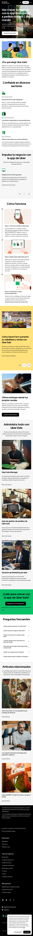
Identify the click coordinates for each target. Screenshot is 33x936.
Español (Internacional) (10, 907)
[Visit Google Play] (7, 916)
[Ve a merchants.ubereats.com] (5, 2)
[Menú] (30, 2)
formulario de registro (11, 230)
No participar (18, 932)
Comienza (25, 2)
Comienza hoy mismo (10, 33)
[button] (16, 49)
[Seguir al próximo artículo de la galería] (29, 365)
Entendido (27, 932)
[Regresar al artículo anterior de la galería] (24, 365)
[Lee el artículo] (16, 693)
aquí (24, 927)
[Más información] (16, 454)
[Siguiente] (29, 194)
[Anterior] (24, 194)
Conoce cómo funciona (10, 414)
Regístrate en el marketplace (15, 603)
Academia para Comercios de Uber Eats (16, 302)
